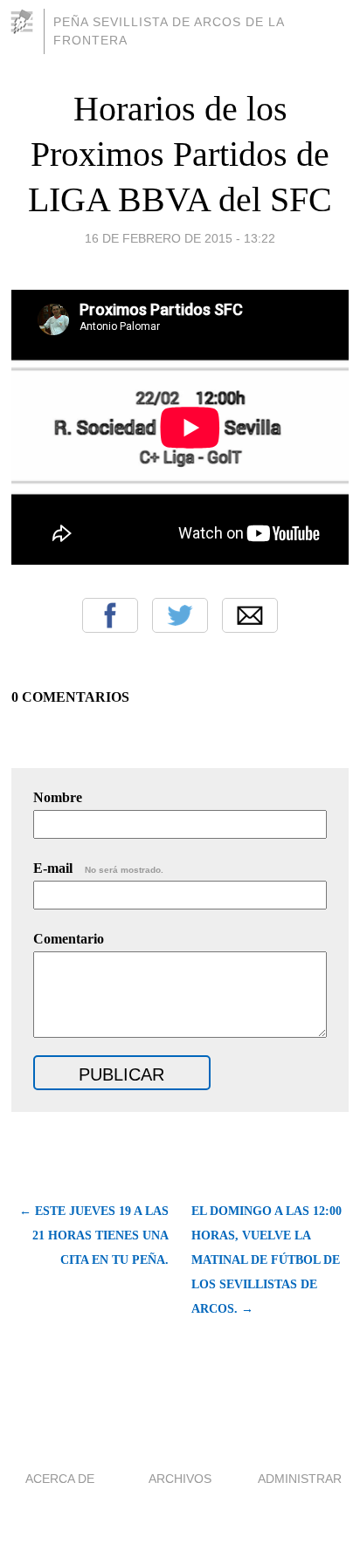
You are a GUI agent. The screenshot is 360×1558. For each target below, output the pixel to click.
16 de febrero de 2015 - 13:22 (180, 238)
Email (250, 615)
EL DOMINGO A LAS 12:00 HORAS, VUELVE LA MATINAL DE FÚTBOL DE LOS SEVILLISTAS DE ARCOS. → (266, 1260)
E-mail (98, 868)
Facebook (110, 615)
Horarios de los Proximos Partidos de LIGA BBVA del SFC (180, 154)
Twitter (180, 615)
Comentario (68, 938)
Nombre (57, 797)
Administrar (300, 1479)
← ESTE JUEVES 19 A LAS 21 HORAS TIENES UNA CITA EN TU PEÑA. (94, 1235)
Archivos (180, 1479)
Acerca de (59, 1479)
